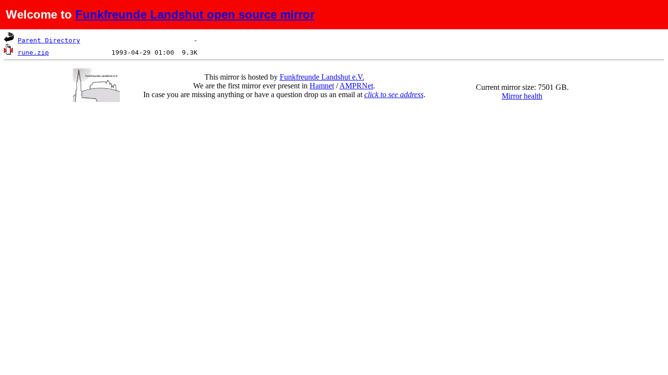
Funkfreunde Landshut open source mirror (194, 14)
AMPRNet (356, 86)
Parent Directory (49, 40)
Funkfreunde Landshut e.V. (322, 77)
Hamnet (322, 86)
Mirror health (522, 96)
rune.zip (33, 52)
